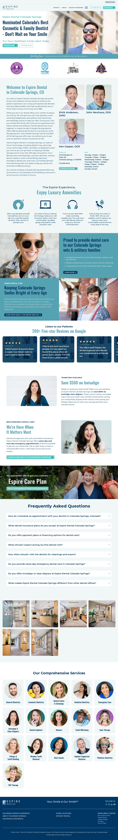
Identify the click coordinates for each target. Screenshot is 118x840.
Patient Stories (102, 817)
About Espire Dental (104, 815)
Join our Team (102, 823)
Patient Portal (110, 2)
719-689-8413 (96, 7)
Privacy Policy (15, 832)
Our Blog (100, 821)
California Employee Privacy (41, 832)
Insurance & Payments (76, 7)
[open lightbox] (16, 613)
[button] (57, 7)
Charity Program (103, 819)
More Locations (63, 813)
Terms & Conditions (26, 832)
